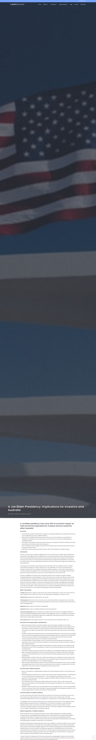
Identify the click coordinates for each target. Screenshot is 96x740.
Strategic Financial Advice (23, 514)
